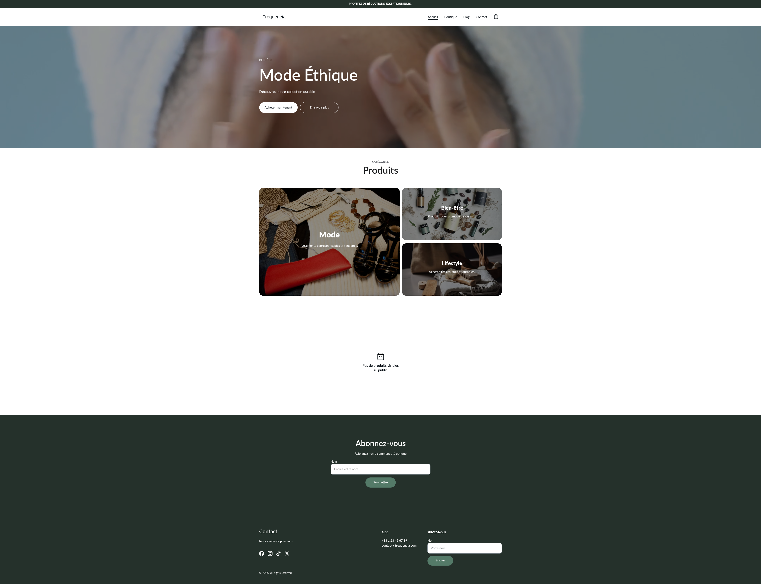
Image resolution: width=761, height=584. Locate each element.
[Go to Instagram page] (270, 553)
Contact (481, 17)
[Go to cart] (496, 17)
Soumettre (380, 482)
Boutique (450, 17)
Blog (466, 17)
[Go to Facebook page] (261, 553)
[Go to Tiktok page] (278, 553)
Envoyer (440, 560)
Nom (334, 461)
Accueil (433, 17)
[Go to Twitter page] (287, 553)
